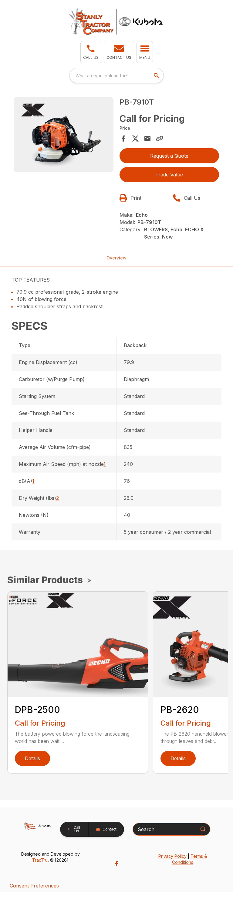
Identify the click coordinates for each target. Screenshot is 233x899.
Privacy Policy (172, 856)
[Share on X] (135, 138)
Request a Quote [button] (169, 156)
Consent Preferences (34, 886)
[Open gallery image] (63, 134)
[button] (90, 52)
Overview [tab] (116, 257)
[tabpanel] (63, 135)
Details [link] (32, 758)
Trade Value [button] (169, 175)
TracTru (40, 860)
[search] (157, 75)
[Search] (203, 829)
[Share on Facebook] (123, 138)
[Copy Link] (159, 138)
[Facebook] (116, 863)
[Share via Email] (147, 138)
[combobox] (116, 75)
